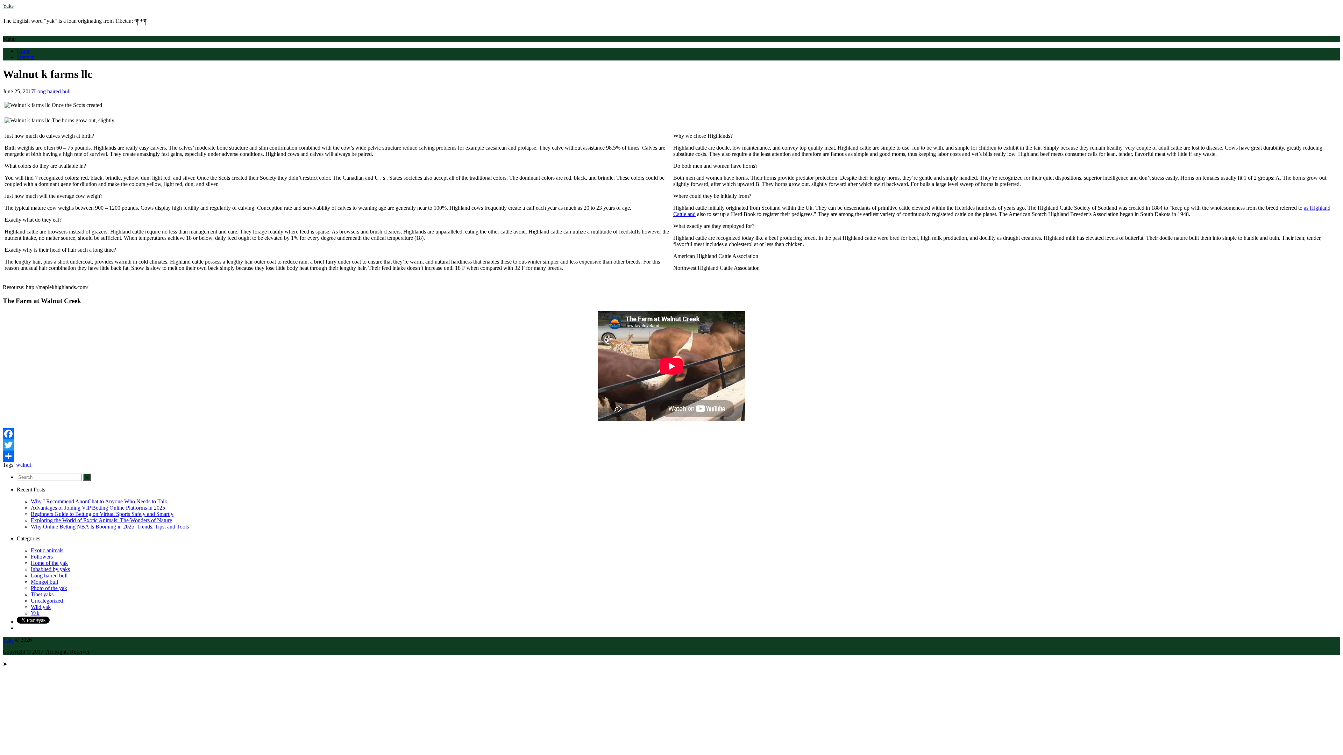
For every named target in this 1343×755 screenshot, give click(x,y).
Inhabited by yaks (50, 569)
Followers (42, 557)
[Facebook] (671, 433)
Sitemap (26, 57)
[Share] (671, 456)
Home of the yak (49, 563)
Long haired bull (52, 91)
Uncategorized (47, 601)
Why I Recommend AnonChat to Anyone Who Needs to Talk (99, 501)
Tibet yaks (42, 594)
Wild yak (41, 607)
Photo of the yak (49, 588)
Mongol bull (44, 582)
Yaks (8, 6)
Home (23, 51)
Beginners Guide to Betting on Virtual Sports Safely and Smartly (102, 514)
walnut (23, 465)
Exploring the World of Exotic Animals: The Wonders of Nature (101, 520)
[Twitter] (671, 445)
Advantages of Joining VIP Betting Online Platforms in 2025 (98, 508)
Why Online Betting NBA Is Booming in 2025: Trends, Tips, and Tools (110, 527)
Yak (35, 613)
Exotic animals (47, 550)
